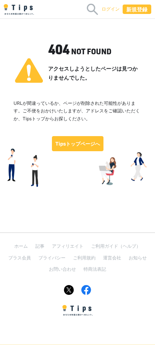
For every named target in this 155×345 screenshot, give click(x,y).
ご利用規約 (84, 258)
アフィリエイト (68, 246)
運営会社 (112, 258)
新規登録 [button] (136, 9)
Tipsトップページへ (77, 144)
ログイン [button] (111, 9)
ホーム (21, 246)
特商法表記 (95, 269)
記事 (39, 246)
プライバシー (51, 258)
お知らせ (138, 258)
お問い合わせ (62, 269)
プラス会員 (19, 258)
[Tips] (19, 9)
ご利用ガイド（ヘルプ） (116, 246)
